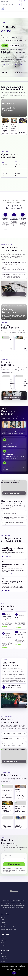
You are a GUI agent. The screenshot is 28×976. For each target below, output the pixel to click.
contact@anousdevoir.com (7, 4)
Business (3, 943)
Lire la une (4, 45)
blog (4, 640)
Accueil (3, 917)
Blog (2, 920)
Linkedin (3, 961)
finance (22, 641)
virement (3, 257)
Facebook (4, 959)
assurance (18, 202)
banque (20, 36)
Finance (3, 945)
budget (3, 850)
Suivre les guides (15, 864)
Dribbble (3, 956)
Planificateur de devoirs (8, 927)
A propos (3, 922)
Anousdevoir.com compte (8, 929)
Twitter (3, 954)
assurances (14, 36)
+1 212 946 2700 (4, 1)
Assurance (4, 938)
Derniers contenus (14, 45)
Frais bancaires (5, 92)
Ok (14, 973)
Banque (3, 940)
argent (19, 21)
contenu (5, 618)
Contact (3, 924)
